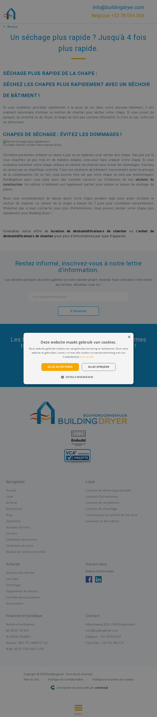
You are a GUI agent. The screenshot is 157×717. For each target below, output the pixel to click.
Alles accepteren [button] (60, 367)
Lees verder (87, 356)
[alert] (78, 358)
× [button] (128, 337)
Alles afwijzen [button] (98, 367)
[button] (78, 377)
